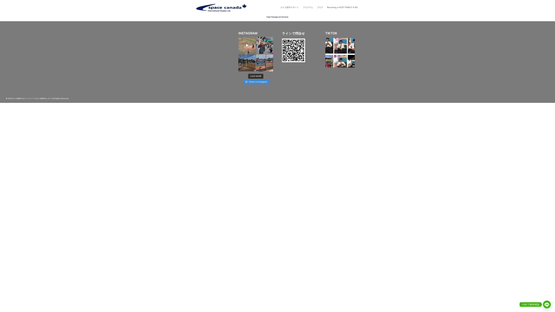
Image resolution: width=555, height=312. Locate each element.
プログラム (308, 7)
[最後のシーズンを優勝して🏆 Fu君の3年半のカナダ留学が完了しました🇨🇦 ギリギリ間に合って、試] (247, 63)
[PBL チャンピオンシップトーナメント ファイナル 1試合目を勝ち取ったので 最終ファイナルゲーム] (264, 63)
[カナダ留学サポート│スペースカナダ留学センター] (221, 7)
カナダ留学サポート (290, 7)
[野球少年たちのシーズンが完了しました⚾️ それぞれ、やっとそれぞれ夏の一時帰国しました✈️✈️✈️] (264, 45)
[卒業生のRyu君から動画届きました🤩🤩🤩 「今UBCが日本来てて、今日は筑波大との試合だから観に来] (247, 45)
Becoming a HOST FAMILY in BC (342, 7)
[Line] (547, 304)
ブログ (320, 7)
